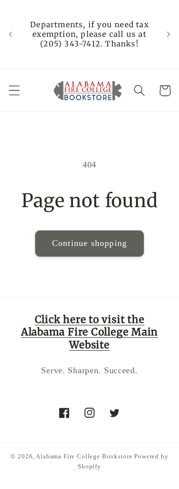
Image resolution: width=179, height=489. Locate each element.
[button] (14, 90)
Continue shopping (89, 243)
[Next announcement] (168, 34)
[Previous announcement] (10, 34)
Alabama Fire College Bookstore (84, 456)
